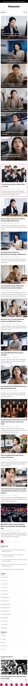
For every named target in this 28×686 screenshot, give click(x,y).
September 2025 (6, 614)
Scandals (19, 1)
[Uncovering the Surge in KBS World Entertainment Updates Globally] (14, 76)
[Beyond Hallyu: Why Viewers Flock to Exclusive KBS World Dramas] (14, 28)
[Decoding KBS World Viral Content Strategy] (14, 124)
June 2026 (4, 584)
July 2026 (4, 580)
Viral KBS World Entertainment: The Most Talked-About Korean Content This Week (14, 422)
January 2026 (5, 600)
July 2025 (4, 621)
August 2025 (5, 617)
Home (4, 1)
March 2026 (5, 594)
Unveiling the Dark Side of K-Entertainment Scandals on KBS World (11, 61)
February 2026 (5, 597)
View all (24, 657)
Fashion (23, 1)
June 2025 (4, 624)
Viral (11, 1)
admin (4, 188)
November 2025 (6, 607)
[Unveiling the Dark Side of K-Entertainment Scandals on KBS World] (14, 52)
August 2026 (5, 577)
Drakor (14, 1)
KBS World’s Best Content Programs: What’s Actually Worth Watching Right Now (13, 526)
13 (15, 541)
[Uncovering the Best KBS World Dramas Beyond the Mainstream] (14, 149)
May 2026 (4, 587)
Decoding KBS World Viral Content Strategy (13, 569)
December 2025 (6, 604)
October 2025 (5, 611)
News (8, 1)
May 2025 (4, 627)
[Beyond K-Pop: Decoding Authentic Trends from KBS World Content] (14, 100)
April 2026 (4, 590)
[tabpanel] (14, 671)
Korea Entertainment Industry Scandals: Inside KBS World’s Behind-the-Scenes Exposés (14, 491)
